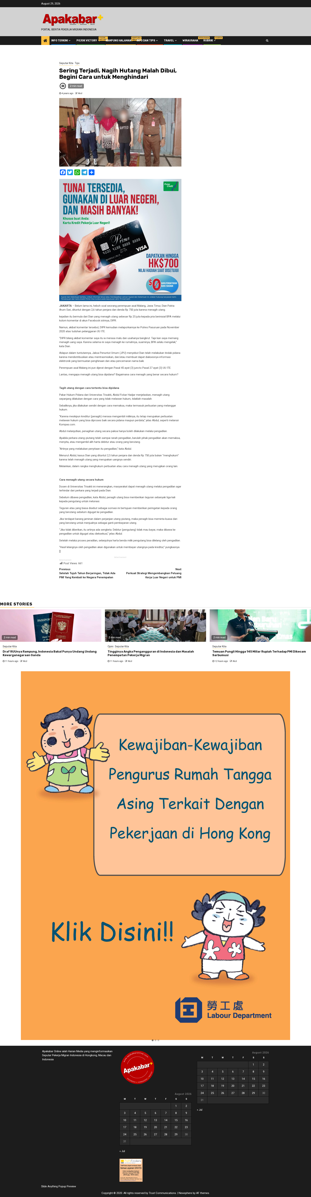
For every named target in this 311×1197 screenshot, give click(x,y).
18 (135, 1127)
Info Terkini (59, 40)
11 (135, 1120)
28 (165, 1134)
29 (176, 1134)
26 (145, 1134)
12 (145, 1120)
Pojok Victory (88, 40)
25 (135, 1134)
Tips (77, 63)
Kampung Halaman (118, 40)
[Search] (267, 40)
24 (124, 1134)
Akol (80, 93)
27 (155, 1134)
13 (155, 1120)
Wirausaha (190, 40)
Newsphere (185, 1193)
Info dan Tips (146, 40)
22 (176, 1127)
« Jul (122, 1151)
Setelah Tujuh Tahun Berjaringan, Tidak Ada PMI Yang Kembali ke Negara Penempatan (87, 573)
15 (176, 1120)
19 (145, 1127)
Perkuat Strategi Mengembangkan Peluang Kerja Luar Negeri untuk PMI (153, 573)
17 (124, 1127)
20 (155, 1127)
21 (165, 1127)
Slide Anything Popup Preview (58, 1186)
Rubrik (209, 40)
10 (124, 1120)
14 (165, 1120)
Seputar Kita (66, 63)
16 (186, 1120)
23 (186, 1127)
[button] (152, 1040)
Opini (110, 646)
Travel (169, 40)
